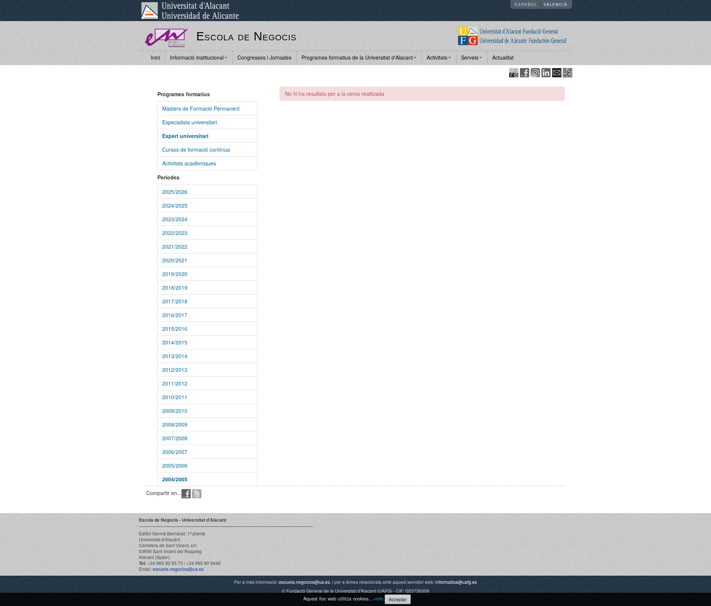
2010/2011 (174, 397)
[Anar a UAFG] (513, 71)
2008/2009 (174, 424)
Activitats (437, 57)
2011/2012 (174, 383)
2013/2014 (174, 356)
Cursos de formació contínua (196, 149)
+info (378, 598)
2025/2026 (174, 191)
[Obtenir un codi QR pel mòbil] (567, 71)
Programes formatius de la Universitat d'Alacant (357, 57)
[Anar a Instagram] (535, 71)
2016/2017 (174, 315)
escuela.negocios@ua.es (178, 569)
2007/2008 (174, 438)
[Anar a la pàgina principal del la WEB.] (512, 35)
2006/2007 (174, 451)
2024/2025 (174, 205)
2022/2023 (174, 232)
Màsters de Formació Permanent (201, 108)
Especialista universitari (189, 122)
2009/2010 (174, 410)
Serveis (469, 57)
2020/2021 (174, 260)
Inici (155, 57)
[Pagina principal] (166, 37)
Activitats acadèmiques (189, 163)
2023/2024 (174, 219)
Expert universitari (185, 135)
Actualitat (503, 57)
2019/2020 (174, 273)
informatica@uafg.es (456, 582)
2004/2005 (174, 479)
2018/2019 (174, 287)
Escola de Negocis (246, 36)
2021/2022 (174, 246)
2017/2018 (174, 301)
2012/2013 (174, 369)
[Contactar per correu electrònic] (556, 71)
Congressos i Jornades (264, 57)
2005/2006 (174, 465)
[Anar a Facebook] (524, 71)
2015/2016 (174, 328)
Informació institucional (197, 57)
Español (526, 4)
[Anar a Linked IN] (546, 71)
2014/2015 (174, 342)
